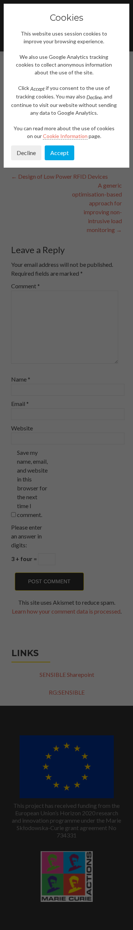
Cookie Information (65, 136)
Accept (59, 152)
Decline (26, 152)
